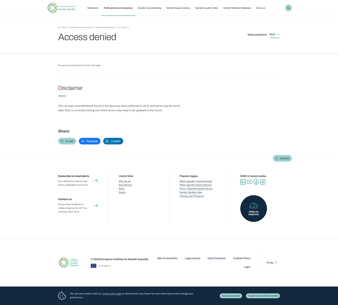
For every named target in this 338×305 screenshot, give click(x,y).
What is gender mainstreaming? (196, 181)
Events (122, 192)
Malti (272, 34)
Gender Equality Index (206, 8)
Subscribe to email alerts (73, 176)
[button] (67, 141)
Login (247, 266)
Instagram (262, 182)
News (122, 188)
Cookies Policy (241, 258)
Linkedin (243, 182)
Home (63, 27)
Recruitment (125, 184)
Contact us (65, 199)
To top (269, 262)
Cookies (284, 158)
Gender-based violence (178, 8)
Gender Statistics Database (237, 8)
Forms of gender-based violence (196, 188)
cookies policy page (111, 293)
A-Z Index (122, 27)
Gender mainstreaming (149, 8)
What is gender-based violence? (196, 184)
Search (288, 8)
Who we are (125, 181)
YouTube (249, 182)
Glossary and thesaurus (105, 27)
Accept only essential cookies (263, 296)
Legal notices (192, 258)
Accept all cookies (231, 296)
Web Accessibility (167, 258)
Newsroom (92, 8)
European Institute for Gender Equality (61, 8)
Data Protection (217, 258)
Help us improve (253, 213)
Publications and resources (118, 8)
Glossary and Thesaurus (192, 195)
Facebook (256, 182)
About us (260, 8)
